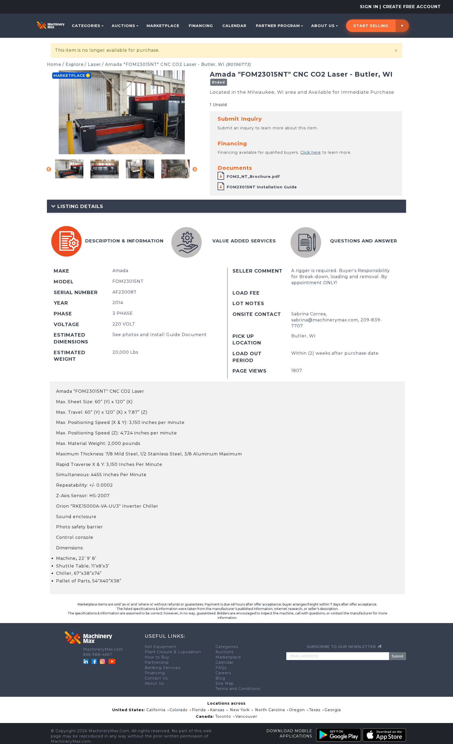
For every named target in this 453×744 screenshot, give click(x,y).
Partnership (157, 662)
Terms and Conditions (237, 688)
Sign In (369, 6)
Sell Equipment (160, 646)
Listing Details (79, 206)
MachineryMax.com (103, 649)
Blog (220, 678)
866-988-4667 (97, 654)
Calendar (234, 25)
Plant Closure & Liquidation (173, 652)
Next (194, 169)
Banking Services (162, 667)
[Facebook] (94, 661)
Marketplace (163, 25)
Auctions (123, 25)
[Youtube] (112, 661)
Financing (201, 25)
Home (54, 64)
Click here (310, 152)
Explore (75, 64)
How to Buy (157, 657)
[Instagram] (103, 661)
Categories (86, 25)
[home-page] (50, 25)
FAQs (220, 667)
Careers (223, 673)
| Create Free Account (410, 6)
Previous (48, 169)
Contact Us (156, 678)
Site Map (224, 683)
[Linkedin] (86, 661)
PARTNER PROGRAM (278, 25)
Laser (94, 64)
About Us (323, 25)
